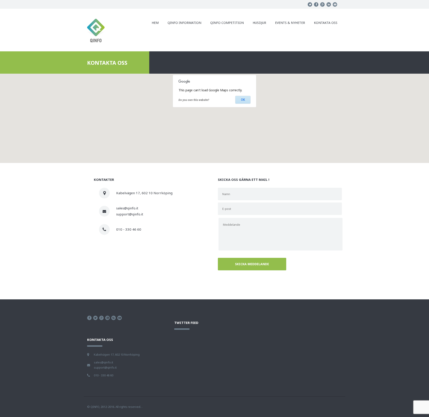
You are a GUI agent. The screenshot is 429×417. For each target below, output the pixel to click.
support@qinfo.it (129, 214)
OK (243, 100)
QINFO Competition (227, 23)
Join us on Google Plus (101, 318)
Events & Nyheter (290, 23)
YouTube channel (119, 318)
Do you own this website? (194, 100)
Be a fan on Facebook (89, 318)
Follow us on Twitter (95, 318)
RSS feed (107, 318)
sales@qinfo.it (127, 208)
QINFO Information (184, 23)
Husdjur (259, 23)
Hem (155, 23)
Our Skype (113, 318)
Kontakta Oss (325, 23)
